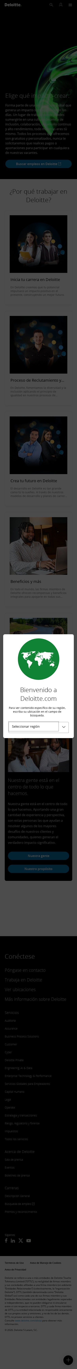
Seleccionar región (26, 726)
